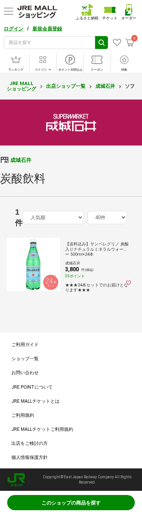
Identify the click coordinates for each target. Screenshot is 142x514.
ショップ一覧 (25, 358)
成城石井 (105, 86)
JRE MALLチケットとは (35, 401)
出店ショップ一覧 (66, 86)
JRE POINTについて (32, 387)
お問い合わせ (25, 372)
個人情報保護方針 (29, 457)
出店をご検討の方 (29, 443)
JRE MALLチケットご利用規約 (42, 429)
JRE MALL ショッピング (21, 86)
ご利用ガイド (25, 344)
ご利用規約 (22, 415)
